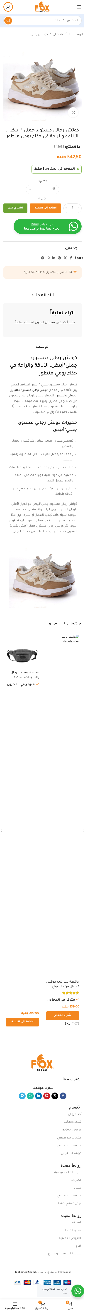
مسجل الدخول (45, 322)
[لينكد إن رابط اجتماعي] (53, 258)
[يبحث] (8, 20)
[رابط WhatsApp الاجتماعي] (48, 258)
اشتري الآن (15, 208)
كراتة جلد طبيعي (71, 1153)
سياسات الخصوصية (68, 1172)
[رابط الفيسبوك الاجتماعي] (71, 258)
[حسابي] (8, 6)
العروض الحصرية (70, 1238)
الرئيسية (77, 34)
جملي (43, 180)
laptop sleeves (72, 1130)
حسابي (77, 1188)
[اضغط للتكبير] (73, 112)
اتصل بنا (76, 1180)
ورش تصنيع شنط (70, 1203)
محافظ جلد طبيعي (69, 1145)
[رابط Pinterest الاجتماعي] (59, 258)
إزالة (41, 198)
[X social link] (65, 258)
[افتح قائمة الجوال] (79, 6)
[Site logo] (42, 7)
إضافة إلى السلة (45, 208)
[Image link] (42, 1062)
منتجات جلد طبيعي (69, 1138)
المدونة (77, 1222)
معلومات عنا (73, 1230)
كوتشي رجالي (39, 34)
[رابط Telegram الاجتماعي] (43, 258)
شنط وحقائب (73, 1122)
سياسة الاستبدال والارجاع (65, 1254)
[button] (22, 1022)
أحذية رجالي (60, 34)
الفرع (78, 1246)
